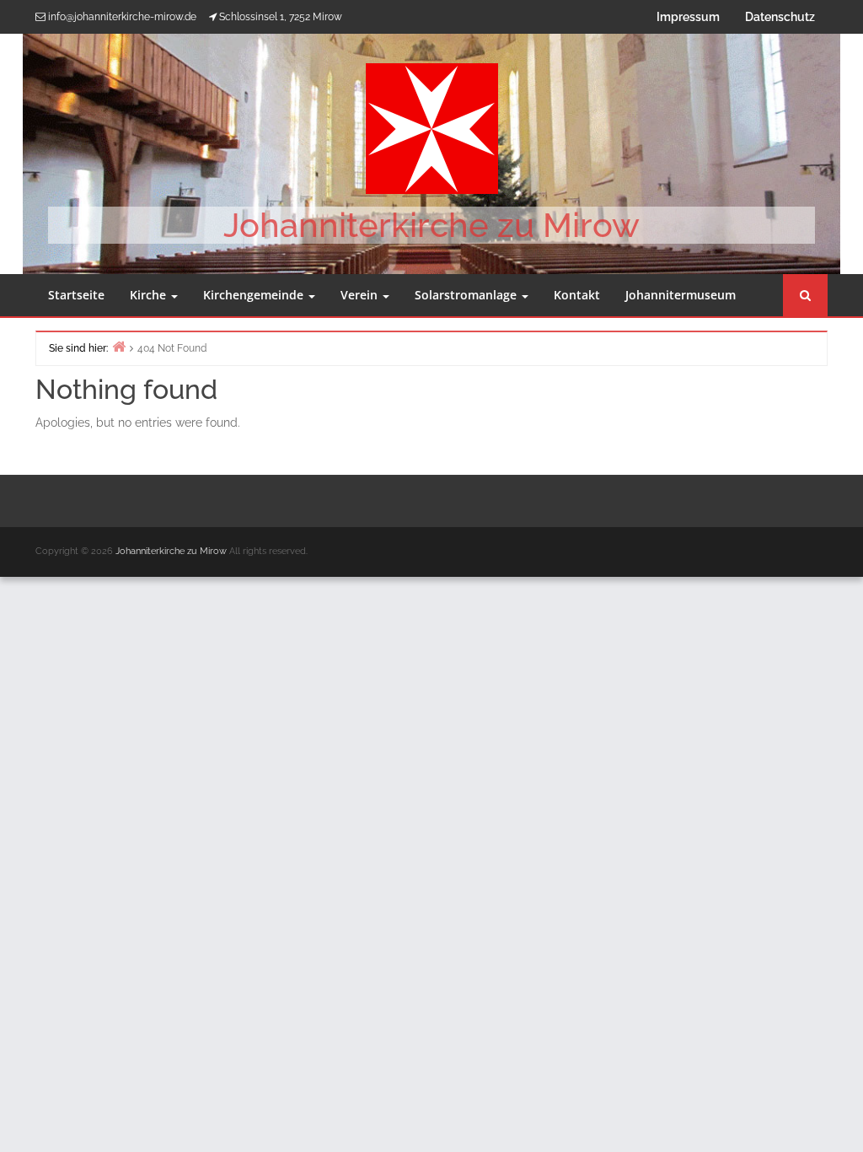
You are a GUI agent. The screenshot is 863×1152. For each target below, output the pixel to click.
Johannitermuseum (680, 295)
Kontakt (577, 295)
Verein (360, 295)
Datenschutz (780, 17)
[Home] (119, 346)
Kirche (149, 295)
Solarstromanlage (467, 295)
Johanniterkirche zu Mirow (431, 225)
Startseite (76, 295)
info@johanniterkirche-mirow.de (122, 17)
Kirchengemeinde (255, 295)
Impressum (688, 17)
